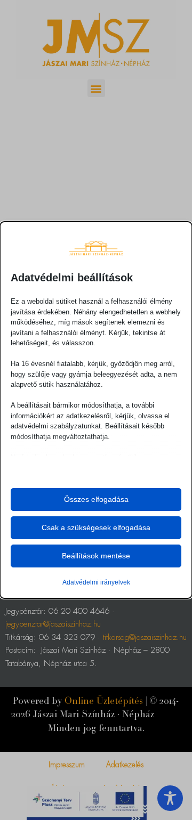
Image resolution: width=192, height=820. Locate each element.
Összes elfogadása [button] (96, 499)
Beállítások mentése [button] (96, 555)
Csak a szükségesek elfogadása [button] (96, 527)
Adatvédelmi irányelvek (96, 582)
